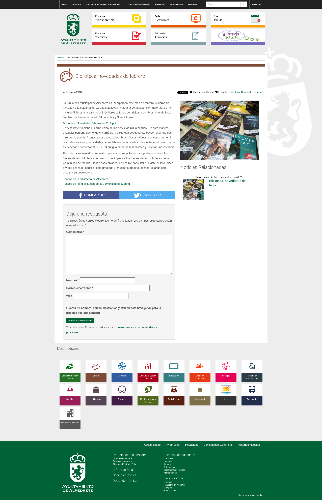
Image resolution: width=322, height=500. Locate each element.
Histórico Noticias (249, 444)
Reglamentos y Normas (174, 470)
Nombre (72, 280)
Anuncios (161, 35)
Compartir (94, 195)
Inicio (64, 4)
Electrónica (162, 18)
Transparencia (104, 18)
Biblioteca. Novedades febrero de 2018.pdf (89, 123)
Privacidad (191, 444)
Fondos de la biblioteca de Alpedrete (85, 179)
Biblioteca (235, 92)
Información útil (124, 470)
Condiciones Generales (218, 444)
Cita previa (168, 458)
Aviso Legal (173, 444)
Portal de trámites (125, 481)
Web (69, 296)
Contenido (257, 4)
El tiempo (168, 482)
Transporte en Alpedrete (174, 485)
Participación (176, 4)
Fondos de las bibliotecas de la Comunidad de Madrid (96, 183)
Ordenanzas (169, 467)
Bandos (167, 464)
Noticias (77, 4)
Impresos (168, 461)
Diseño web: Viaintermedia (250, 495)
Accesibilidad (152, 444)
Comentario (75, 231)
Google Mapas (170, 490)
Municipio (192, 4)
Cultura (66, 57)
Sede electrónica (125, 475)
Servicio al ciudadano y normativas (103, 4)
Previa (218, 18)
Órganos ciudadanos (122, 458)
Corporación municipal (139, 4)
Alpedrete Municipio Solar (125, 464)
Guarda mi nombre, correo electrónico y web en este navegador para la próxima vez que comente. (113, 310)
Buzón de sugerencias (123, 461)
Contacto (160, 4)
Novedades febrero (251, 92)
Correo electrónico (79, 288)
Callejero (168, 488)
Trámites (101, 35)
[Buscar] (243, 4)
